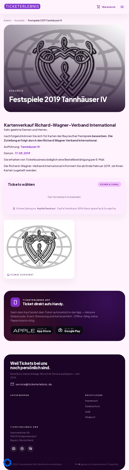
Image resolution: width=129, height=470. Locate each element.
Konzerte (20, 20)
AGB (87, 411)
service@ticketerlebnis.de (31, 384)
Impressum (91, 400)
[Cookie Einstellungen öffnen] (7, 463)
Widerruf (90, 417)
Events (7, 20)
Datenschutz (92, 406)
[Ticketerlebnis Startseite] (22, 6)
